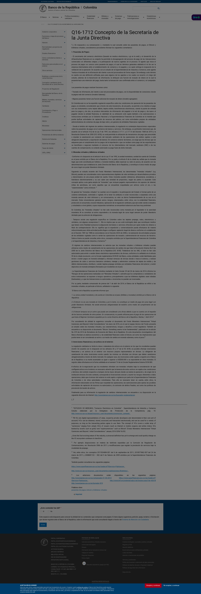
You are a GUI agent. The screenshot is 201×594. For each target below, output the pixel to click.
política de (82, 587)
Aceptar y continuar (153, 585)
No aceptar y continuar (171, 585)
